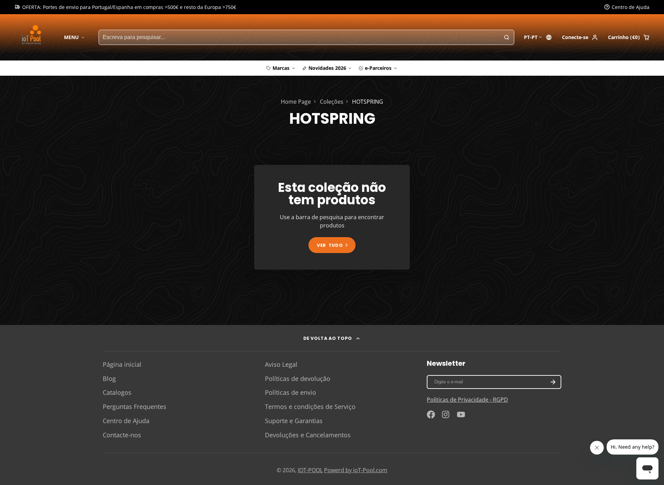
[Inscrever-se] (552, 382)
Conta (580, 37)
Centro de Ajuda (126, 421)
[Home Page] (33, 37)
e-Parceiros (378, 68)
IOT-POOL (310, 470)
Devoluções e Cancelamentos (308, 435)
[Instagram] (446, 414)
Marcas (281, 68)
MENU (71, 37)
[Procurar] (506, 37)
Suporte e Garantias (294, 421)
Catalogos (117, 392)
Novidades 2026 (327, 68)
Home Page (296, 101)
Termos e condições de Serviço (310, 406)
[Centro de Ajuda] (626, 7)
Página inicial (122, 364)
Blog (109, 378)
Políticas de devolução (297, 378)
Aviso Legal (281, 364)
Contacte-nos (122, 435)
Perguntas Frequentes (134, 406)
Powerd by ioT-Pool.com (355, 470)
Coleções (331, 101)
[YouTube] (461, 414)
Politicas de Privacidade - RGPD (467, 399)
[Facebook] (431, 414)
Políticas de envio (290, 392)
